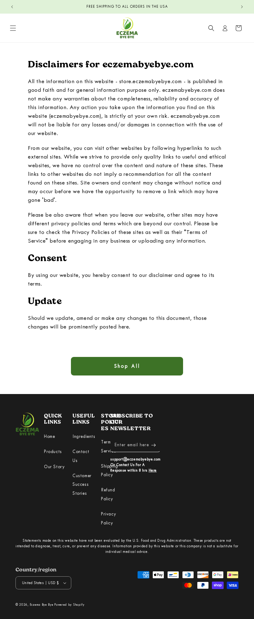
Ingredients (83, 436)
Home (49, 436)
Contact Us (80, 456)
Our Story (54, 466)
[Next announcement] (242, 7)
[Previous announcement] (12, 7)
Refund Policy (108, 494)
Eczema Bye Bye (42, 605)
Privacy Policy (108, 518)
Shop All (127, 366)
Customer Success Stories (82, 484)
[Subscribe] (153, 445)
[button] (13, 28)
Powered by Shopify (69, 605)
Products (53, 451)
